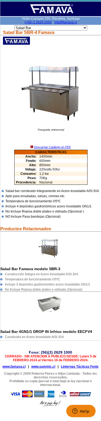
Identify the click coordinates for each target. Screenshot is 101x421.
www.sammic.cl (43, 366)
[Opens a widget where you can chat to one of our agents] (81, 411)
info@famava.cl (65, 22)
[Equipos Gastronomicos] (51, 12)
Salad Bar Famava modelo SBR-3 (30, 269)
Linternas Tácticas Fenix (80, 366)
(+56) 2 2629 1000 (38, 22)
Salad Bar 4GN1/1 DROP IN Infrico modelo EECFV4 (46, 331)
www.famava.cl (14, 366)
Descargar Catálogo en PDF (52, 147)
